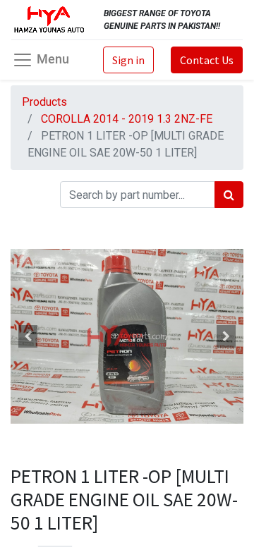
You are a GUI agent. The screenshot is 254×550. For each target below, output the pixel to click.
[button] (28, 337)
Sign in (128, 60)
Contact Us (207, 60)
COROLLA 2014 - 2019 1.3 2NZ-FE (126, 119)
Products (44, 102)
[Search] (228, 194)
